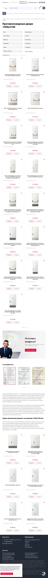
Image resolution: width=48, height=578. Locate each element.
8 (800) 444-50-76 (23, 1)
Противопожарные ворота (31, 553)
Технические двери (6, 556)
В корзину (16, 86)
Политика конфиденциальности (32, 539)
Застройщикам (16, 13)
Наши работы (27, 13)
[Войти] (44, 8)
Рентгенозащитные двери (8, 554)
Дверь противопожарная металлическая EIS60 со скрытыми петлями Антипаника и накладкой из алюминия (35, 210)
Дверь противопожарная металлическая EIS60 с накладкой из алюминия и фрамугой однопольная (35, 278)
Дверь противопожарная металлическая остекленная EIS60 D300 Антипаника (13, 75)
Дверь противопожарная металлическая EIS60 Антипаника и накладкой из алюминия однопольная (13, 278)
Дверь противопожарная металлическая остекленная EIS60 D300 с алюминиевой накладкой (13, 311)
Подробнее (9, 86)
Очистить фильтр (29, 51)
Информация (37, 13)
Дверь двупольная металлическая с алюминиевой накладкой (13, 452)
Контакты (43, 13)
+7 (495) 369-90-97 (23, 3)
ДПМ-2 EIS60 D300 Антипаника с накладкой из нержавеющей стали (13, 109)
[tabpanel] (9, 376)
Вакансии (32, 13)
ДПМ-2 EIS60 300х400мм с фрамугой (12, 485)
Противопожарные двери (8, 553)
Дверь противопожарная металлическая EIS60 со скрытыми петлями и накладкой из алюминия (13, 244)
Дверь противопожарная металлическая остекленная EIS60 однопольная (35, 486)
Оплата (26, 542)
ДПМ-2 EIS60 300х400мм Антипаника (35, 108)
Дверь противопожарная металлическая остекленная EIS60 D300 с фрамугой (35, 176)
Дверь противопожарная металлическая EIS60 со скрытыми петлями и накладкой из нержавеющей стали (35, 244)
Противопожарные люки (8, 557)
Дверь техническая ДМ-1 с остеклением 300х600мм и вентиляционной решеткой (35, 519)
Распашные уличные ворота (31, 557)
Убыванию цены (22, 55)
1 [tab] (25, 387)
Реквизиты (27, 541)
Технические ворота (29, 554)
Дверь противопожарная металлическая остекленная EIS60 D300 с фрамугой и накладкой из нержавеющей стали (13, 176)
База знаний (9, 13)
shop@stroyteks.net (34, 2)
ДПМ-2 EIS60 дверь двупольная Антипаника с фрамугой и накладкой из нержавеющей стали (12, 143)
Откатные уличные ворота (31, 556)
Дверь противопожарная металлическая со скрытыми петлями (12, 519)
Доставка (27, 544)
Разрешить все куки (7, 573)
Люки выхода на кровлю (8, 559)
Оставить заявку (30, 350)
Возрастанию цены (14, 55)
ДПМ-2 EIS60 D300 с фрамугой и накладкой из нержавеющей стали (35, 75)
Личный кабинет (29, 547)
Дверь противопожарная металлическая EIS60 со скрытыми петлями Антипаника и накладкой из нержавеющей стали (13, 210)
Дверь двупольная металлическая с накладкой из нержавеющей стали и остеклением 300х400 (35, 452)
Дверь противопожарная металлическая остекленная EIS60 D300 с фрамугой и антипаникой (35, 143)
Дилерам (21, 13)
